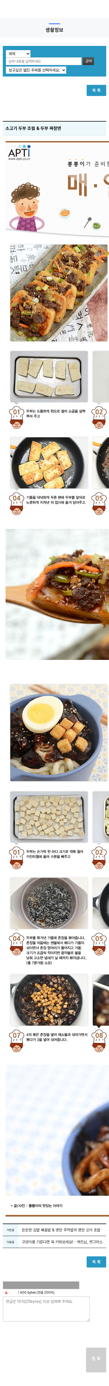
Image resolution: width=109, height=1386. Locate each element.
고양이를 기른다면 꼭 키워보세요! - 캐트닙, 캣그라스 (62, 1242)
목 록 (96, 90)
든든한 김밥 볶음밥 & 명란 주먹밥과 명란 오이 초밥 (61, 1230)
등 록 (96, 1358)
